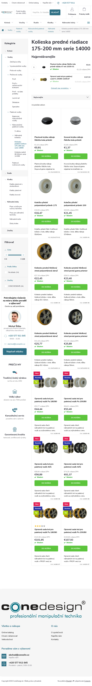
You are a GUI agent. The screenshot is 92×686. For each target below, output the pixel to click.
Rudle (9, 173)
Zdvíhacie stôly (15, 62)
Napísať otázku (14, 351)
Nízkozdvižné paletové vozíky (18, 126)
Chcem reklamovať (18, 3)
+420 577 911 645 (17, 335)
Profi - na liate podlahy (17, 93)
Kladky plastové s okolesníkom (16, 185)
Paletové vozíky (15, 112)
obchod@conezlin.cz (16, 344)
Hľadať (55, 12)
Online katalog (34, 3)
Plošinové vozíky (16, 75)
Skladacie (15, 102)
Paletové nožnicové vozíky (18, 164)
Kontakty (5, 3)
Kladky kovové (15, 195)
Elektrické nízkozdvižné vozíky (17, 118)
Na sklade (13, 272)
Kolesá (9, 51)
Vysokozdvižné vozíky (18, 66)
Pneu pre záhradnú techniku (17, 214)
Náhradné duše (15, 219)
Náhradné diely (13, 202)
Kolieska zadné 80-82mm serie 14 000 (20, 154)
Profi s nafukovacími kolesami (17, 85)
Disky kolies (14, 223)
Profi (14, 79)
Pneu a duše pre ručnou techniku (16, 207)
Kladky (9, 179)
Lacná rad (16, 98)
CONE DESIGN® (15, 286)
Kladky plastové (15, 190)
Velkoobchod (7, 639)
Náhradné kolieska (18, 136)
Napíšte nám (47, 3)
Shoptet (69, 681)
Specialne (15, 107)
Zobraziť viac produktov (60, 88)
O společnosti (57, 632)
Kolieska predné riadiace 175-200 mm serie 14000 (20, 145)
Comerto (87, 681)
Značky (10, 230)
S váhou (18, 131)
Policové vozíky (15, 70)
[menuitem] (9, 22)
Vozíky (10, 57)
